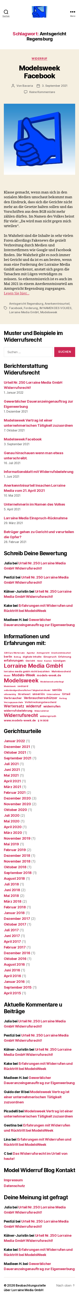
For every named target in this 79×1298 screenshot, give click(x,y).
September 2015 (18, 987)
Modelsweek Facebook (39, 72)
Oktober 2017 (15, 924)
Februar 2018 (15, 907)
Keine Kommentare (42, 92)
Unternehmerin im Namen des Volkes (34, 504)
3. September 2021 (54, 85)
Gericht (30, 660)
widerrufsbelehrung (18, 710)
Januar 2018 (14, 913)
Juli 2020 (12, 815)
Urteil (66, 694)
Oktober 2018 (15, 867)
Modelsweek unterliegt (51, 682)
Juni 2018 (12, 890)
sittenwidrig (10, 694)
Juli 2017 (11, 930)
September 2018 (18, 873)
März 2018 (12, 901)
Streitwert (24, 694)
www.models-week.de (20, 720)
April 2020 (12, 827)
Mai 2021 (11, 775)
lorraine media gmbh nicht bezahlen (27, 671)
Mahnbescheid (61, 671)
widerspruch (48, 716)
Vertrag (63, 698)
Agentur (31, 653)
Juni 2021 (12, 770)
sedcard (22, 686)
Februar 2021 (15, 793)
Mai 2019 (11, 844)
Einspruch (50, 656)
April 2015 (12, 993)
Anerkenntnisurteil (57, 303)
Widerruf (39, 58)
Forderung (31, 308)
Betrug (17, 657)
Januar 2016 (14, 982)
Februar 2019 (15, 850)
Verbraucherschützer (40, 698)
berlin (8, 656)
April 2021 (12, 781)
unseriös (38, 694)
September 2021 (17, 758)
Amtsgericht (43, 653)
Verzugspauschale (13, 702)
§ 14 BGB (43, 720)
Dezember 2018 (17, 856)
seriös (57, 690)
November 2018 (17, 861)
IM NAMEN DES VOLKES (56, 308)
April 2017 (12, 942)
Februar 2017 (15, 947)
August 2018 (14, 878)
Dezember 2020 (17, 798)
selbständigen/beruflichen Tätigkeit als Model (27, 690)
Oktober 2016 (15, 959)
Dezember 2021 (17, 747)
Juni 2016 (12, 970)
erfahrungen (14, 660)
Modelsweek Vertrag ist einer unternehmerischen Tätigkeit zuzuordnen (36, 1097)
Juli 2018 (11, 884)
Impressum (13, 1180)
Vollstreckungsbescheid (40, 702)
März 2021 (12, 787)
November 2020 (17, 804)
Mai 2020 (12, 821)
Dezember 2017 (17, 919)
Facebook (15, 308)
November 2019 (17, 838)
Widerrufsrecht (21, 715)
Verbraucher (13, 698)
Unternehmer (53, 694)
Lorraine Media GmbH (24, 312)
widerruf (33, 706)
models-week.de (49, 675)
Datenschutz (14, 1186)
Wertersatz (14, 706)
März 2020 (13, 833)
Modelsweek (48, 312)
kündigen (59, 660)
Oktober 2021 (15, 752)
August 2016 (14, 964)
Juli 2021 (11, 764)
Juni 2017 (12, 936)
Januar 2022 (14, 741)
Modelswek (10, 686)
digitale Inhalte (32, 656)
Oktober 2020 (15, 810)
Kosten (47, 661)
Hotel (39, 661)
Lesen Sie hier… (16, 293)
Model (7, 675)
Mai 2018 (11, 896)
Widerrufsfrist (41, 711)
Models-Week (23, 675)
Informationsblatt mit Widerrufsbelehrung (38, 472)
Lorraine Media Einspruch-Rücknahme (35, 518)
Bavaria (27, 85)
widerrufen (52, 706)
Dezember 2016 (17, 953)
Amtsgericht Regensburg (26, 303)
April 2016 (12, 976)
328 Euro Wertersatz (14, 653)
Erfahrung (64, 656)
